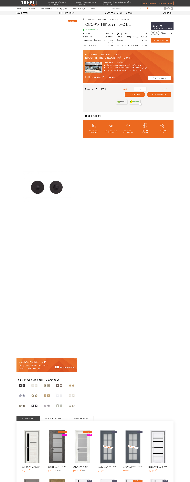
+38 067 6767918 (112, 4)
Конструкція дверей (81, 418)
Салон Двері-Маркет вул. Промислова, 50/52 (127, 68)
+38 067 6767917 (58, 4)
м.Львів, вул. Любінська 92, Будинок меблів (116, 2)
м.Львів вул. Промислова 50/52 (85, 2)
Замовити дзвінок (165, 3)
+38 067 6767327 (85, 4)
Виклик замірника (149, 3)
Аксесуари (125, 19)
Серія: (132, 37)
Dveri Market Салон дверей (97, 19)
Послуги (31, 9)
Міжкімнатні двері (66, 13)
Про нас (19, 9)
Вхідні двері (22, 13)
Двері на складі (78, 9)
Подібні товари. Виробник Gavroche (36, 379)
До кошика (136, 94)
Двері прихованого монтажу (119, 13)
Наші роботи (46, 9)
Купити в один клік (159, 94)
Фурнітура (167, 13)
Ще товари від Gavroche (54, 418)
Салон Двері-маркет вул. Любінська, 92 (124, 70)
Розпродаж (62, 9)
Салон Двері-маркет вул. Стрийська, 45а (125, 65)
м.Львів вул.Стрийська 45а (57, 2)
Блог (92, 9)
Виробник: (98, 37)
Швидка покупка (161, 40)
